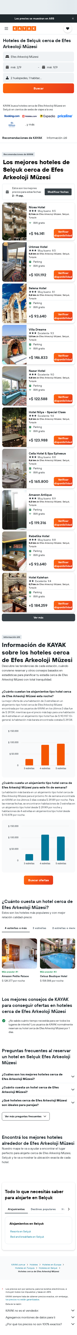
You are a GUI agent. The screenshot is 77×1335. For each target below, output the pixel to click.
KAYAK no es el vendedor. (22, 1310)
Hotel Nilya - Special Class (47, 412)
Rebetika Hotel (39, 536)
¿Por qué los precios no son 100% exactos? (34, 1324)
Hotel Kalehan (38, 577)
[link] (38, 880)
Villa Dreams (37, 329)
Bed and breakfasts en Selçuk (27, 1236)
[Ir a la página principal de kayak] (24, 28)
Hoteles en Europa (51, 1264)
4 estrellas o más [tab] (16, 928)
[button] (73, 18)
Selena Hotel (37, 288)
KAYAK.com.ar (18, 1264)
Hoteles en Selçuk (48, 1268)
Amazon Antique (40, 495)
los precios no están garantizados (22, 1299)
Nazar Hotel (37, 371)
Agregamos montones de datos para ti (30, 1317)
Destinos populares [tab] (43, 1209)
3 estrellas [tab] (39, 928)
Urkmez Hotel (38, 247)
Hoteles (34, 1264)
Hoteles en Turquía (24, 1268)
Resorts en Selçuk (20, 1231)
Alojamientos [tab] (16, 1209)
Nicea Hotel (37, 207)
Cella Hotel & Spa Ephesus (47, 453)
